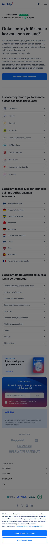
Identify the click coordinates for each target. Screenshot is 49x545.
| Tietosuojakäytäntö (35, 526)
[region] (24, 528)
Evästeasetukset (24, 540)
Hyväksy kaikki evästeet (24, 533)
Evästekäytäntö (21, 526)
